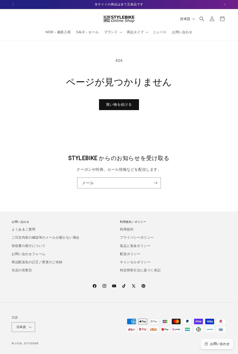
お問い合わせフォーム (29, 254)
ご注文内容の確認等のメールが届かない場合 (45, 237)
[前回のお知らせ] (13, 4)
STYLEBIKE (31, 343)
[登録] (155, 182)
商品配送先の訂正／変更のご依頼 (37, 262)
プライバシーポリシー (137, 237)
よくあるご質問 (23, 229)
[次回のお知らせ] (225, 4)
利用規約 (126, 229)
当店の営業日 (22, 270)
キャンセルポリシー (135, 262)
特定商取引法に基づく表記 (140, 270)
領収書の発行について (29, 246)
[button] (112, 32)
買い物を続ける (119, 104)
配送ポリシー (130, 254)
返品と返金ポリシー (135, 246)
